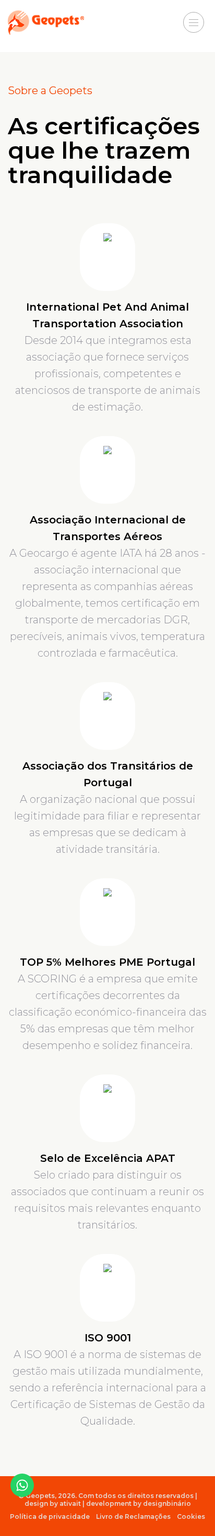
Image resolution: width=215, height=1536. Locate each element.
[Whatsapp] (22, 1485)
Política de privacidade (50, 1516)
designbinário (167, 1503)
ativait (70, 1503)
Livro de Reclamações (133, 1516)
